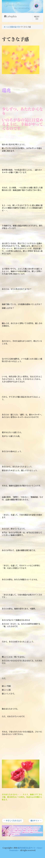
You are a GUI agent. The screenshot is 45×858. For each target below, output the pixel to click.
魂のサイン (35, 821)
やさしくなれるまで (13, 821)
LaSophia (11, 16)
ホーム (6, 27)
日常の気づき (14, 27)
